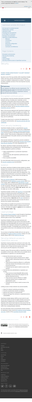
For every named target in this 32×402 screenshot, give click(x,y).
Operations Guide (6, 31)
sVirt (22, 198)
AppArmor (20, 191)
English (3, 72)
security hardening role (8, 162)
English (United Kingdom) (12, 72)
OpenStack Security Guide (8, 89)
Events (2, 356)
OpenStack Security (5, 347)
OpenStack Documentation (19, 20)
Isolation (4, 57)
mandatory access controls (17, 181)
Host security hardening (8, 55)
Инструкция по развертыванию (10, 28)
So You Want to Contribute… (9, 34)
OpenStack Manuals (5, 365)
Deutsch (3, 74)
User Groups (3, 354)
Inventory (7, 42)
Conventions (8, 40)
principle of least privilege (9, 214)
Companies (3, 359)
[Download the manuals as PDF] (26, 69)
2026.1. (17, 3)
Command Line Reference (11, 46)
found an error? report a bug (10, 333)
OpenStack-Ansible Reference (9, 37)
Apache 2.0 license (24, 390)
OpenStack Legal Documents (21, 326)
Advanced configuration (11, 43)
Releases (7, 39)
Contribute (3, 361)
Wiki (2, 370)
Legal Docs (3, 374)
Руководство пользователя (9, 32)
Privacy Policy (4, 379)
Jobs (2, 358)
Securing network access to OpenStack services (14, 60)
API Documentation (5, 368)
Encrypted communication (8, 54)
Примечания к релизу (8, 29)
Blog (2, 348)
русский (21, 72)
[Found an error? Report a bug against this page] (29, 69)
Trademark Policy (4, 377)
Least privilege (6, 58)
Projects (2, 345)
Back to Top (28, 6)
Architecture (8, 45)
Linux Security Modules (8, 179)
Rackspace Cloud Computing (21, 391)
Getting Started (4, 367)
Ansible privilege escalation (14, 233)
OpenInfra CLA (4, 380)
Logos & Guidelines (5, 376)
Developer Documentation (8, 35)
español (8, 74)
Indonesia (26, 72)
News (2, 350)
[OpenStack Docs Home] (4, 20)
